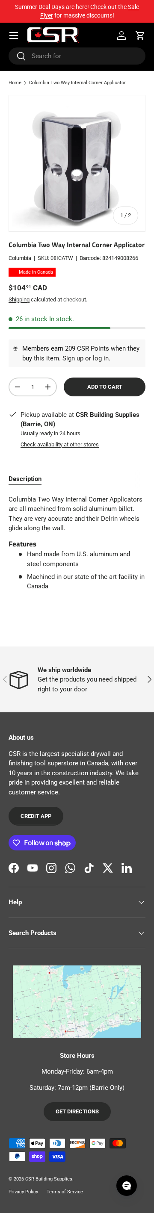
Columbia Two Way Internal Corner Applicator (77, 83)
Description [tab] (25, 479)
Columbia (20, 258)
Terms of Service (65, 1192)
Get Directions (77, 1111)
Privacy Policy (23, 1192)
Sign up (72, 358)
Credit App (36, 816)
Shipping (19, 299)
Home (15, 83)
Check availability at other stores (60, 444)
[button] (140, 35)
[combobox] (77, 56)
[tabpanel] (77, 543)
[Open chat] (126, 1185)
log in (101, 358)
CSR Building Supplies (48, 1179)
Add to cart (104, 387)
